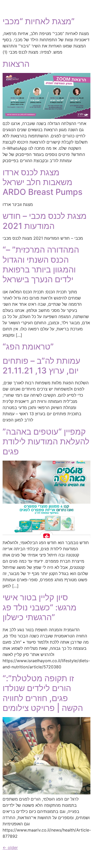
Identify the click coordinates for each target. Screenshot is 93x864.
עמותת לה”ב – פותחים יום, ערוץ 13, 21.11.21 (41, 366)
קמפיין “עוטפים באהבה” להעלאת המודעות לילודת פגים (46, 441)
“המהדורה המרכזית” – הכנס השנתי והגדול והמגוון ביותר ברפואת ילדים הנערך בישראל (41, 264)
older (10, 847)
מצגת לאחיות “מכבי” (39, 21)
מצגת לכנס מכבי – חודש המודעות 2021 (45, 221)
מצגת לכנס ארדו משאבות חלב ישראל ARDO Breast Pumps (42, 182)
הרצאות (16, 64)
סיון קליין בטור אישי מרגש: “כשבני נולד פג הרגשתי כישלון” (39, 607)
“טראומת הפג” (28, 347)
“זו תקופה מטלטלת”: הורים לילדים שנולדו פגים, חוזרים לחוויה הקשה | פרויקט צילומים (43, 693)
